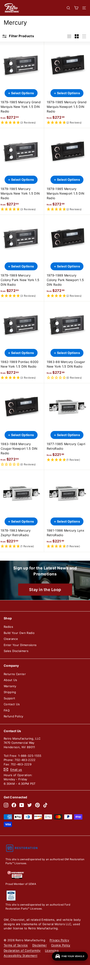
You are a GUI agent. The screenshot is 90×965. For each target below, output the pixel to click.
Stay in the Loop (45, 589)
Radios (8, 626)
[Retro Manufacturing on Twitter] (29, 805)
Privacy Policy (59, 940)
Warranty (10, 686)
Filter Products (21, 36)
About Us (10, 680)
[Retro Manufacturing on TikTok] (45, 805)
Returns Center (15, 674)
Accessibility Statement (20, 955)
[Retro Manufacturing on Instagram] (6, 805)
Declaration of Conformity (22, 950)
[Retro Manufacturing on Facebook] (14, 805)
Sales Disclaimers (16, 651)
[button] (21, 122)
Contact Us (12, 704)
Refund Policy (13, 716)
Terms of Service (16, 945)
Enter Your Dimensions (20, 645)
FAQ (7, 710)
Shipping (10, 692)
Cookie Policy (60, 945)
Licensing (52, 950)
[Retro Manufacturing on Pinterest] (37, 805)
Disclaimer (39, 945)
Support (9, 698)
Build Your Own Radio (19, 633)
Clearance (11, 639)
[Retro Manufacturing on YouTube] (21, 805)
